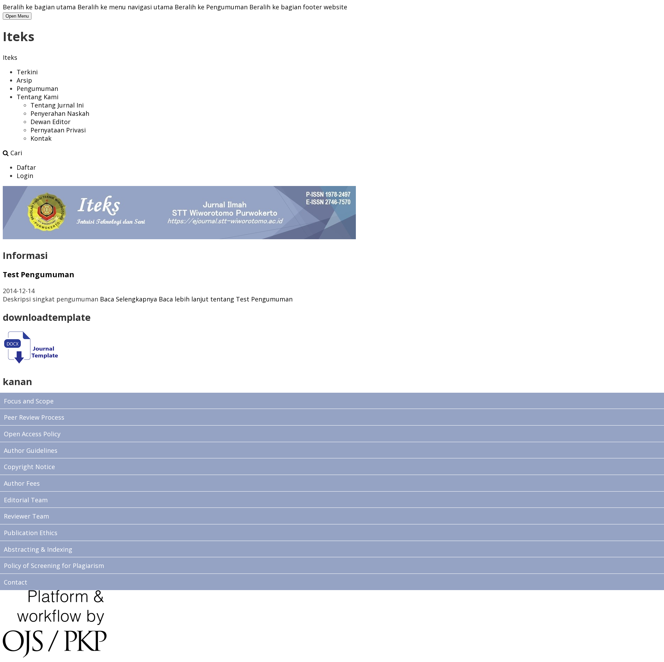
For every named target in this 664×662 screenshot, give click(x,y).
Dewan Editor (50, 122)
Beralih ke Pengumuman (211, 7)
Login (25, 175)
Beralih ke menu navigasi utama (125, 7)
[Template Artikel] (30, 363)
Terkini (27, 72)
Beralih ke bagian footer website (298, 7)
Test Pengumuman (38, 274)
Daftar (26, 167)
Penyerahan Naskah (59, 113)
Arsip (24, 80)
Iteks (10, 57)
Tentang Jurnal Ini (57, 105)
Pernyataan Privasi (58, 130)
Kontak (41, 138)
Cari (15, 153)
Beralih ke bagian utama (39, 7)
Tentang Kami (37, 97)
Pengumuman (37, 88)
